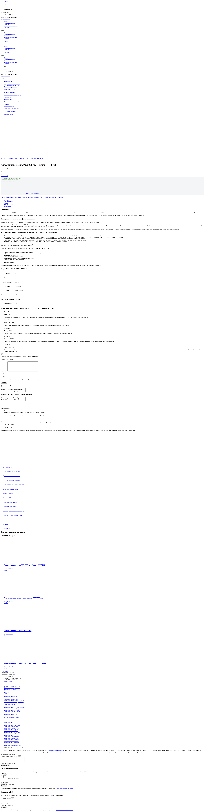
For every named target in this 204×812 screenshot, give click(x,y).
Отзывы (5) (7, 203)
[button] (5, 19)
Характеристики (8, 201)
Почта (2, 775)
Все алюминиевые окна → (8, 197)
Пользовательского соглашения (64, 788)
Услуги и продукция (9, 23)
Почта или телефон (6, 798)
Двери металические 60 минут (11, 489)
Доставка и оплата (9, 204)
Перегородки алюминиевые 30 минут (13, 515)
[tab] (103, 200)
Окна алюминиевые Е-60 (10, 506)
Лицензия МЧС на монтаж (10, 498)
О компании (7, 24)
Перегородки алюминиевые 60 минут (13, 519)
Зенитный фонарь (8, 493)
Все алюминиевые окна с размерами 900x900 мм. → (29, 197)
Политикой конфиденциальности (55, 750)
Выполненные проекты (10, 26)
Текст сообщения (5, 762)
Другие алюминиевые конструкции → (54, 197)
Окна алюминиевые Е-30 (10, 502)
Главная (6, 21)
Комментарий (4, 782)
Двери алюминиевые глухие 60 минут (13, 484)
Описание (6, 200)
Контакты (6, 27)
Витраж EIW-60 (7, 467)
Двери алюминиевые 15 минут (11, 471)
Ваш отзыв (4, 371)
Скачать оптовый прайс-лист (32, 193)
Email (3, 376)
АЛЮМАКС (4, 1)
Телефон (3, 777)
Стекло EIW (6, 528)
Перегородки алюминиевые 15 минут (13, 511)
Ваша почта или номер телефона (9, 756)
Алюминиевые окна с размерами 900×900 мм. (31, 158)
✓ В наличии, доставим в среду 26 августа (11, 178)
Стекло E (5, 524)
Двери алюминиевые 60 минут (11, 480)
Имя (2, 373)
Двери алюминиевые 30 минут (11, 476)
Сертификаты (7, 206)
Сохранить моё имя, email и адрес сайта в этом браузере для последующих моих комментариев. (28, 379)
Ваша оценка (5, 359)
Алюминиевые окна (11, 158)
